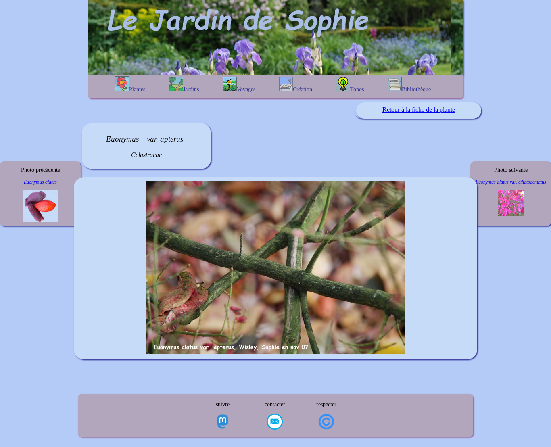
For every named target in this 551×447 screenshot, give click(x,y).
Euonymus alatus (40, 182)
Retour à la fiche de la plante (418, 109)
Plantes (137, 89)
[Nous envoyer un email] (274, 422)
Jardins (191, 89)
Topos (357, 89)
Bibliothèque (416, 89)
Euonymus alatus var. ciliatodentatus (511, 182)
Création (302, 89)
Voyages (246, 89)
